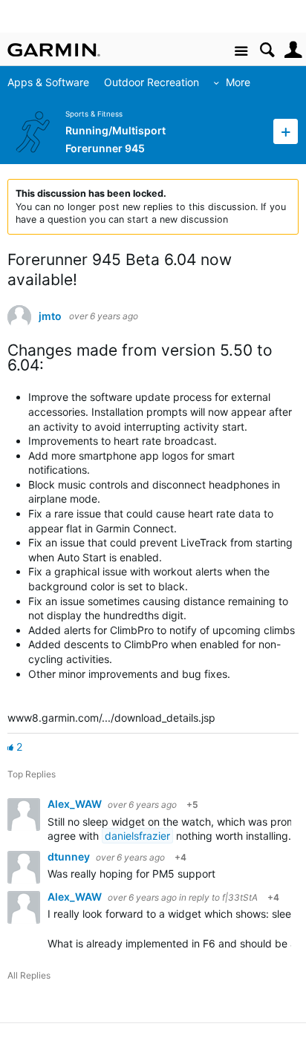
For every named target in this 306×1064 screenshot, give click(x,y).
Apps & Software (48, 82)
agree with (75, 835)
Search (267, 50)
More (238, 82)
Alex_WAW (76, 803)
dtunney (70, 856)
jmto (50, 316)
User (293, 50)
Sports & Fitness (94, 114)
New (285, 131)
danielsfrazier (137, 835)
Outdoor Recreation (151, 82)
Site (241, 52)
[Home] (53, 49)
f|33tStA (240, 897)
